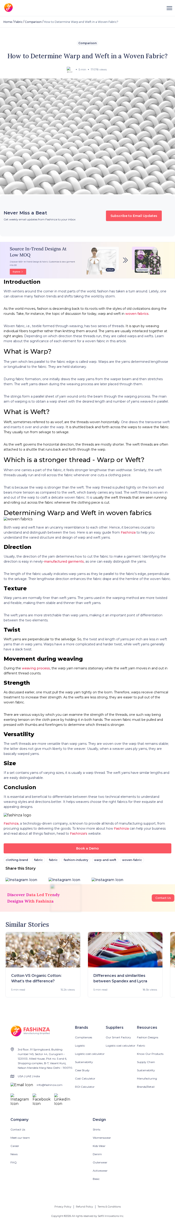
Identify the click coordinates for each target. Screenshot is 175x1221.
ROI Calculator (85, 1086)
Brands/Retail (145, 1086)
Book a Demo (87, 848)
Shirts (96, 1129)
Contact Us (163, 898)
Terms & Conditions (109, 1206)
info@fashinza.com (49, 1085)
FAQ (13, 1162)
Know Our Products (150, 1053)
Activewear (100, 1170)
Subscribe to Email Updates (134, 216)
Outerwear (100, 1162)
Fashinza (128, 532)
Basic (96, 1179)
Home (7, 22)
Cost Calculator (85, 1078)
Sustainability (84, 1062)
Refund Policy (84, 1206)
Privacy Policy (62, 1206)
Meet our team (20, 1137)
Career (14, 1146)
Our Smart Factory (118, 1037)
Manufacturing (147, 1078)
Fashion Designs (147, 1037)
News (14, 1154)
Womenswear (102, 1137)
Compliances (83, 1037)
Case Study (82, 1070)
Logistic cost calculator (90, 1053)
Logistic (80, 1045)
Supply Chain (146, 1062)
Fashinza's (78, 833)
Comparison (33, 22)
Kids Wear (99, 1146)
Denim (97, 1154)
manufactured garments (64, 561)
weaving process (36, 668)
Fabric (18, 22)
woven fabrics (137, 314)
